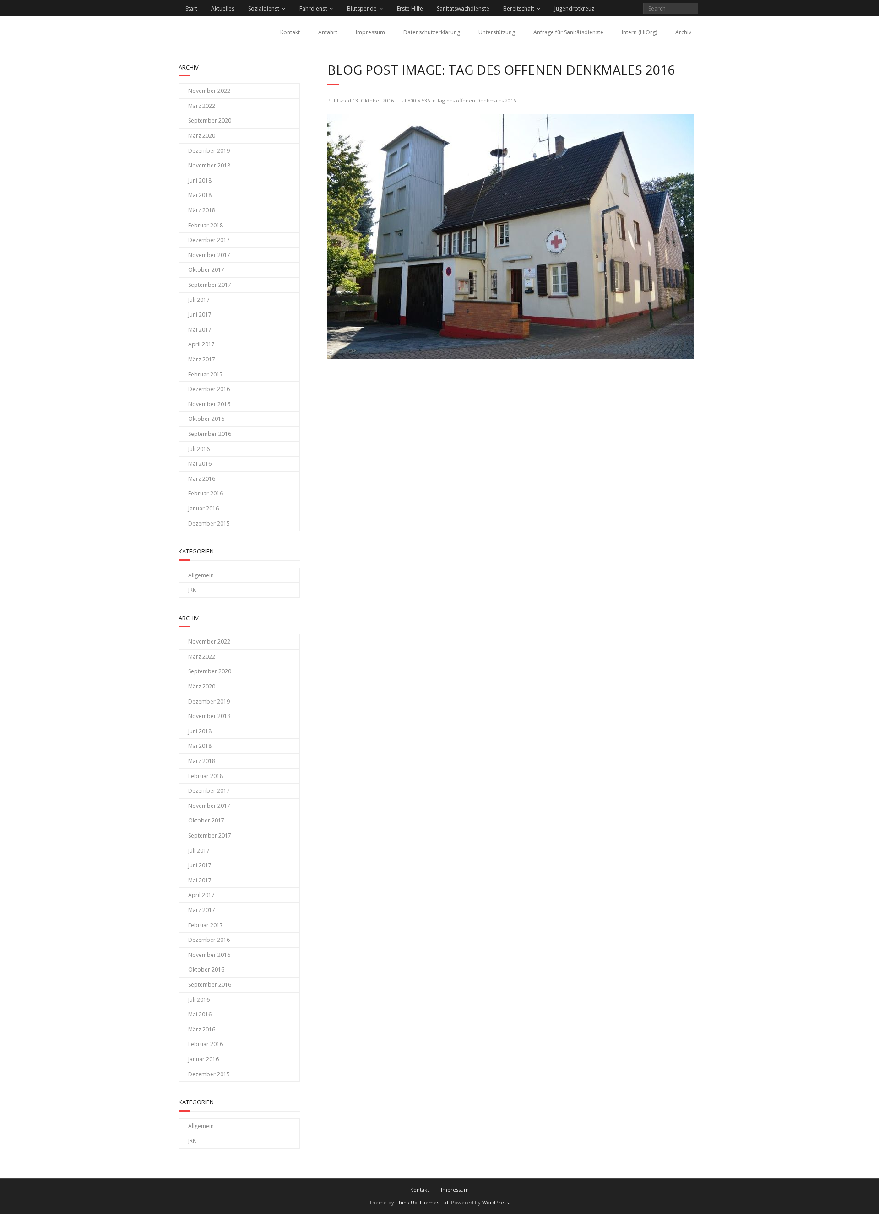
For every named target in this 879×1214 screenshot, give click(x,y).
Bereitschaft (518, 8)
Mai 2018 (200, 195)
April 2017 (201, 344)
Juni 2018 (200, 180)
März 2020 (201, 136)
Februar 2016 (205, 493)
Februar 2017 (205, 374)
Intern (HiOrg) (639, 32)
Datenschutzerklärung (431, 32)
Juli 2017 (199, 300)
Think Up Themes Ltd (422, 1202)
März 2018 (201, 210)
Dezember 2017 (209, 240)
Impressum (370, 32)
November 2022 (209, 91)
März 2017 (201, 359)
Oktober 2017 (206, 270)
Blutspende (362, 8)
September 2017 (209, 285)
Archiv (683, 32)
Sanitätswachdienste (463, 8)
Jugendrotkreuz (574, 8)
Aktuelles (222, 8)
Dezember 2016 (209, 389)
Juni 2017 (200, 314)
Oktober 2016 (206, 419)
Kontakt (290, 32)
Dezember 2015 (209, 523)
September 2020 (209, 120)
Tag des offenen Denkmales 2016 (476, 100)
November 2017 (209, 255)
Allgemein (201, 575)
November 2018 (209, 165)
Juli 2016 (199, 449)
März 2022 (201, 106)
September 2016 (209, 434)
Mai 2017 (200, 329)
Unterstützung (496, 32)
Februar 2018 (205, 225)
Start (191, 8)
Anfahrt (327, 32)
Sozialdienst (263, 8)
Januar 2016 (203, 508)
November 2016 (209, 404)
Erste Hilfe (410, 8)
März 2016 (201, 479)
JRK (192, 590)
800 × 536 (419, 100)
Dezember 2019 (209, 151)
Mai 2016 (200, 463)
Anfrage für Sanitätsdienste (568, 32)
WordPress (495, 1202)
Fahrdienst (313, 8)
